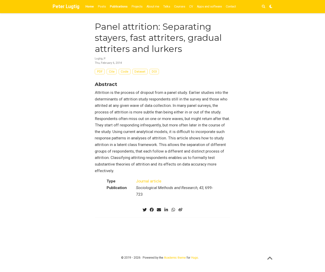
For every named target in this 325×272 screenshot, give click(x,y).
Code (124, 71)
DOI (154, 71)
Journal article (148, 181)
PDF (100, 71)
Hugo (194, 257)
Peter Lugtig (65, 6)
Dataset (139, 71)
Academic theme (175, 257)
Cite (112, 71)
